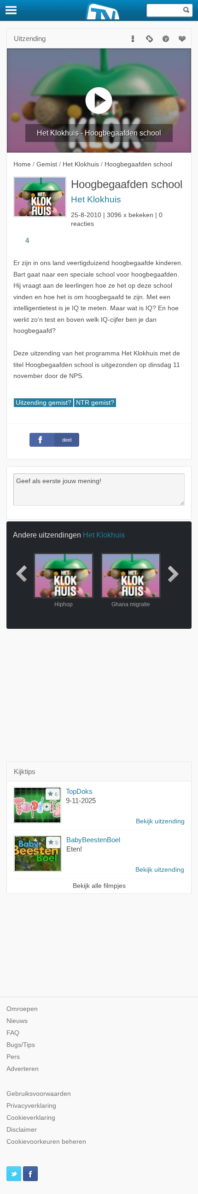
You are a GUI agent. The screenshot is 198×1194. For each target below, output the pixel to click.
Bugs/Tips (20, 1044)
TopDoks (79, 791)
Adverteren (22, 1068)
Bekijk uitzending (160, 821)
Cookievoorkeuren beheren (46, 1141)
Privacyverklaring (31, 1105)
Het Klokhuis (96, 199)
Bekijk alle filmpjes (99, 885)
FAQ (12, 1032)
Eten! (74, 849)
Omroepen (22, 1008)
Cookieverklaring (30, 1117)
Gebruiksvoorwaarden (38, 1093)
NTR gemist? (95, 402)
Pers (13, 1056)
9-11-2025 (81, 800)
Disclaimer (21, 1129)
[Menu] (11, 10)
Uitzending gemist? (43, 402)
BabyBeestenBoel (93, 840)
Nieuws (17, 1020)
